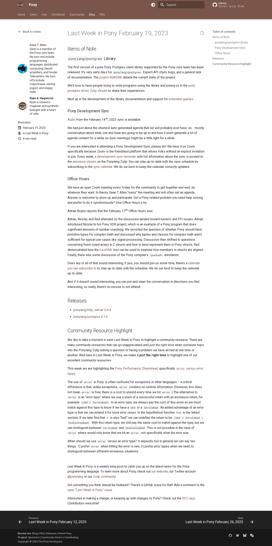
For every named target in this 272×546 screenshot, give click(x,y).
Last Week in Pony (37, 133)
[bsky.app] (245, 535)
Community (77, 14)
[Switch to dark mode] (153, 5)
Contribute (58, 14)
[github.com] (230, 535)
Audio (71, 119)
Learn (33, 14)
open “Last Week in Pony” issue (90, 490)
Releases (51, 533)
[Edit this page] (202, 33)
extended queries (181, 99)
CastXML (106, 250)
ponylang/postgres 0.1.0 (90, 317)
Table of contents (224, 31)
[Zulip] (252, 535)
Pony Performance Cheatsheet (136, 368)
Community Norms (52, 537)
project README (110, 77)
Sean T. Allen (38, 45)
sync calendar (102, 167)
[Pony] (20, 5)
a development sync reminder (115, 157)
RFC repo (188, 498)
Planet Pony (64, 533)
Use (44, 14)
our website (159, 471)
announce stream (84, 161)
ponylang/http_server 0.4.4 (92, 310)
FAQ (102, 14)
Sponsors (33, 537)
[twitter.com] (237, 535)
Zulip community (104, 476)
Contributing (71, 537)
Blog (92, 14)
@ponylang (75, 476)
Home (21, 14)
